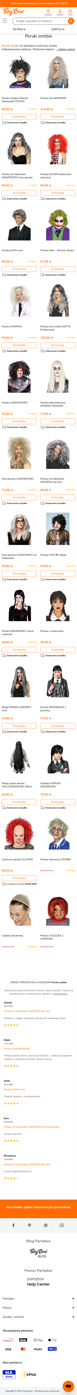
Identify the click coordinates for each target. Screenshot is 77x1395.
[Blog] (38, 1260)
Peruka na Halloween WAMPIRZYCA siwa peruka (17, 176)
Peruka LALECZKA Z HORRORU (51, 937)
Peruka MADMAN (12, 326)
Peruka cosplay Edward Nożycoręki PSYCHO (15, 99)
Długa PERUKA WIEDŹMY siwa (16, 708)
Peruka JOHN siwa (12, 250)
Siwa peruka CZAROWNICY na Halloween (19, 556)
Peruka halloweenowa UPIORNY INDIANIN (52, 404)
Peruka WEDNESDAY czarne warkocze (17, 632)
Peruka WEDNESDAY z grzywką (53, 708)
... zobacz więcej (65, 49)
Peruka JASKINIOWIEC (15, 402)
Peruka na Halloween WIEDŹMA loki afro (52, 480)
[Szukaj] (71, 21)
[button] (48, 12)
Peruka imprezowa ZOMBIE (55, 859)
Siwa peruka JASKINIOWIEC (18, 478)
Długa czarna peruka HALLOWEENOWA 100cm (17, 785)
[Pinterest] (29, 1231)
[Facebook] (13, 1231)
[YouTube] (62, 1231)
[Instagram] (45, 1231)
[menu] (5, 20)
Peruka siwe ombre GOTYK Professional (55, 328)
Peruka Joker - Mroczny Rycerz (57, 250)
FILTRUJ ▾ (19, 29)
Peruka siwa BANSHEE (53, 98)
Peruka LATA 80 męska (53, 555)
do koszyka (19, 116)
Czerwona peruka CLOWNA (17, 859)
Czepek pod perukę (12, 935)
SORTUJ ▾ (57, 29)
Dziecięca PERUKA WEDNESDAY (50, 785)
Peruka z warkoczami (52, 631)
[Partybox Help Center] (38, 1289)
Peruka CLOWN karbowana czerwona (55, 176)
